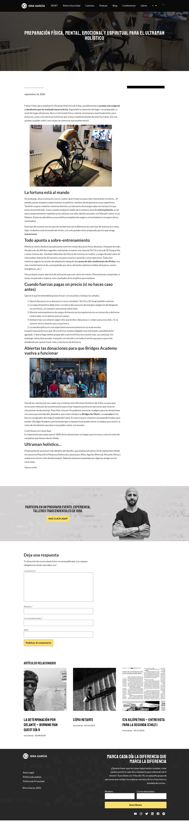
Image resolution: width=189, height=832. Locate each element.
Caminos (89, 5)
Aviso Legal (28, 772)
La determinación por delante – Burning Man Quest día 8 (41, 724)
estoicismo (30, 234)
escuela (108, 414)
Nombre (28, 606)
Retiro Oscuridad (71, 5)
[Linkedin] (152, 814)
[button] (163, 5)
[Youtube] (135, 814)
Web (26, 630)
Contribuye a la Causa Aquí (37, 430)
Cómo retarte (83, 719)
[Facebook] (158, 814)
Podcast (103, 5)
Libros (144, 5)
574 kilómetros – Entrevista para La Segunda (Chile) (143, 722)
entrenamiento (105, 209)
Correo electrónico (33, 618)
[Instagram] (141, 814)
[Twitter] (147, 814)
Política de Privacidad (33, 781)
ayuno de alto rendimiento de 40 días (96, 261)
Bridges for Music (91, 414)
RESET (54, 5)
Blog (115, 5)
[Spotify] (163, 814)
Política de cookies (32, 776)
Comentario (30, 571)
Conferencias (129, 5)
